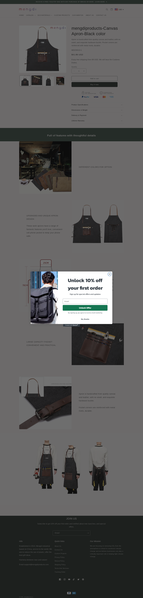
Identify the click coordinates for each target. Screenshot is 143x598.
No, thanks (85, 319)
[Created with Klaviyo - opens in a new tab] (71, 325)
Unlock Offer (85, 307)
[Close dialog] (109, 274)
